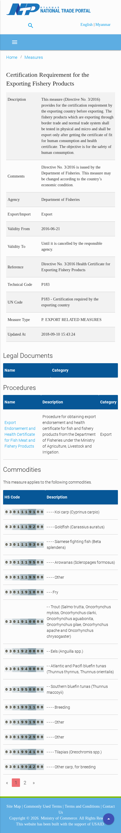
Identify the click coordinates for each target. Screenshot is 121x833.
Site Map (13, 806)
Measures (33, 57)
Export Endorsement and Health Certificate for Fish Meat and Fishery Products (20, 434)
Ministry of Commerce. (59, 818)
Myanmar (103, 25)
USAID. (98, 824)
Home (11, 57)
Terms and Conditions (82, 806)
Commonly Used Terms (43, 806)
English (87, 25)
